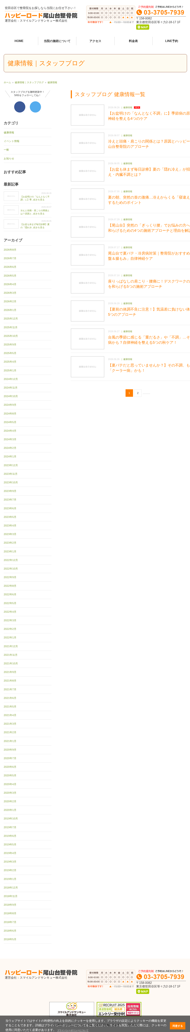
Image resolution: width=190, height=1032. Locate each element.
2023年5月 (10, 516)
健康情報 (52, 82)
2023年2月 (10, 542)
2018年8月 (10, 913)
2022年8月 (10, 585)
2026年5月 (10, 275)
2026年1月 (10, 309)
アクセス (95, 41)
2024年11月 (11, 387)
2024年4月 (10, 430)
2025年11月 (11, 327)
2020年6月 (10, 766)
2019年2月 (10, 870)
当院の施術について (57, 41)
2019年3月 (10, 861)
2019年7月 (10, 827)
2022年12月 (11, 560)
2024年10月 (11, 396)
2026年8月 (10, 249)
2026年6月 (10, 266)
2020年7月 (10, 758)
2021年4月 (10, 715)
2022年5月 (10, 603)
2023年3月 (10, 534)
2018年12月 (11, 887)
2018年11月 (11, 896)
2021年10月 (11, 663)
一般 (6, 149)
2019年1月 (10, 878)
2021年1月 (10, 741)
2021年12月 (11, 646)
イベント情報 (11, 141)
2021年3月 (10, 723)
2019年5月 (10, 844)
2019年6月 (10, 835)
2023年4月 (10, 525)
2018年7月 (10, 922)
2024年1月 (10, 456)
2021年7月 (10, 689)
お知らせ (9, 158)
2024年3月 (10, 439)
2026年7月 (10, 258)
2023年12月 (11, 465)
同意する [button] (177, 1025)
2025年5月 (10, 353)
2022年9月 (10, 577)
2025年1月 (10, 370)
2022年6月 (10, 594)
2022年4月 (10, 611)
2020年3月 (10, 792)
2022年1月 (10, 637)
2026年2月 (10, 301)
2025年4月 (10, 361)
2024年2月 (10, 447)
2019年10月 (11, 818)
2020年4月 (10, 784)
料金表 (133, 41)
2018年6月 (10, 930)
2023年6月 (10, 508)
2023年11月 (11, 473)
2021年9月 (10, 672)
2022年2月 (10, 628)
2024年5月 (10, 422)
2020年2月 (10, 801)
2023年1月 (10, 551)
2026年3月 (10, 292)
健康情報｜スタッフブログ (29, 82)
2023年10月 (11, 482)
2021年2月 (10, 732)
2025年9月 (10, 344)
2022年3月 (10, 620)
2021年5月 (10, 706)
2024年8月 (10, 413)
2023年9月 (10, 491)
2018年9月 (10, 904)
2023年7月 (10, 499)
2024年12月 (11, 379)
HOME (19, 41)
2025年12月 (11, 318)
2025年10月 (11, 335)
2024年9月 (10, 404)
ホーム (7, 82)
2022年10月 (11, 568)
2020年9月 (10, 749)
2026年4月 (10, 284)
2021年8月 (10, 680)
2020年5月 (10, 775)
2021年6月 (10, 697)
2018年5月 (10, 939)
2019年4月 (10, 853)
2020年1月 (10, 809)
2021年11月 (11, 654)
